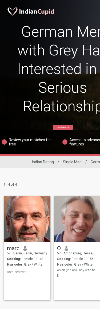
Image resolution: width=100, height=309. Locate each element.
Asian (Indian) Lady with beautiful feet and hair (77, 270)
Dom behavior (16, 272)
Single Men (72, 162)
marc (13, 248)
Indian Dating (43, 162)
